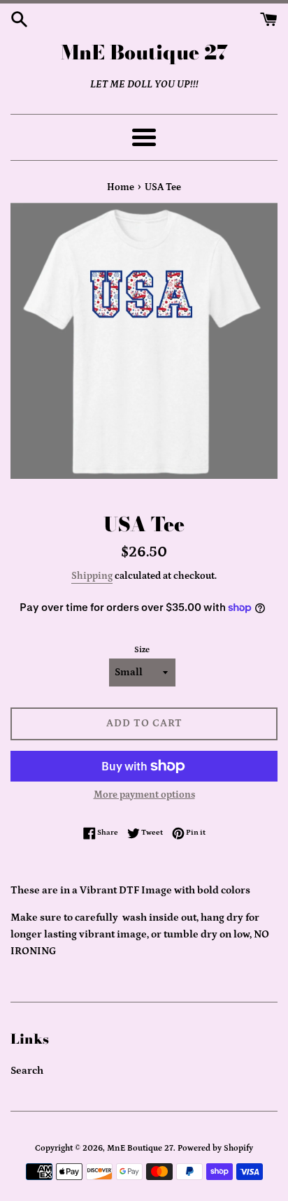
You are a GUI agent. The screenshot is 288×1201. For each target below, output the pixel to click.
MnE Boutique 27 (144, 52)
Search (26, 1071)
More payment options (144, 794)
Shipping (92, 576)
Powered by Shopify (215, 1148)
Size (142, 649)
